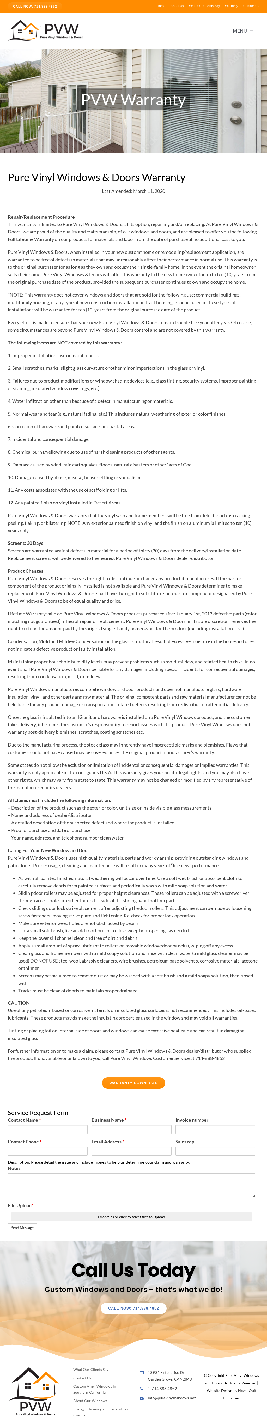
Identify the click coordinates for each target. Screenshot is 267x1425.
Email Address (108, 1141)
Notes (14, 1168)
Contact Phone (25, 1141)
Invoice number (191, 1120)
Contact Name (24, 1120)
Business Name (109, 1120)
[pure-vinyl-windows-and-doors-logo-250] (47, 21)
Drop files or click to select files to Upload (131, 1216)
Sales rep (185, 1141)
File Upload (20, 1205)
